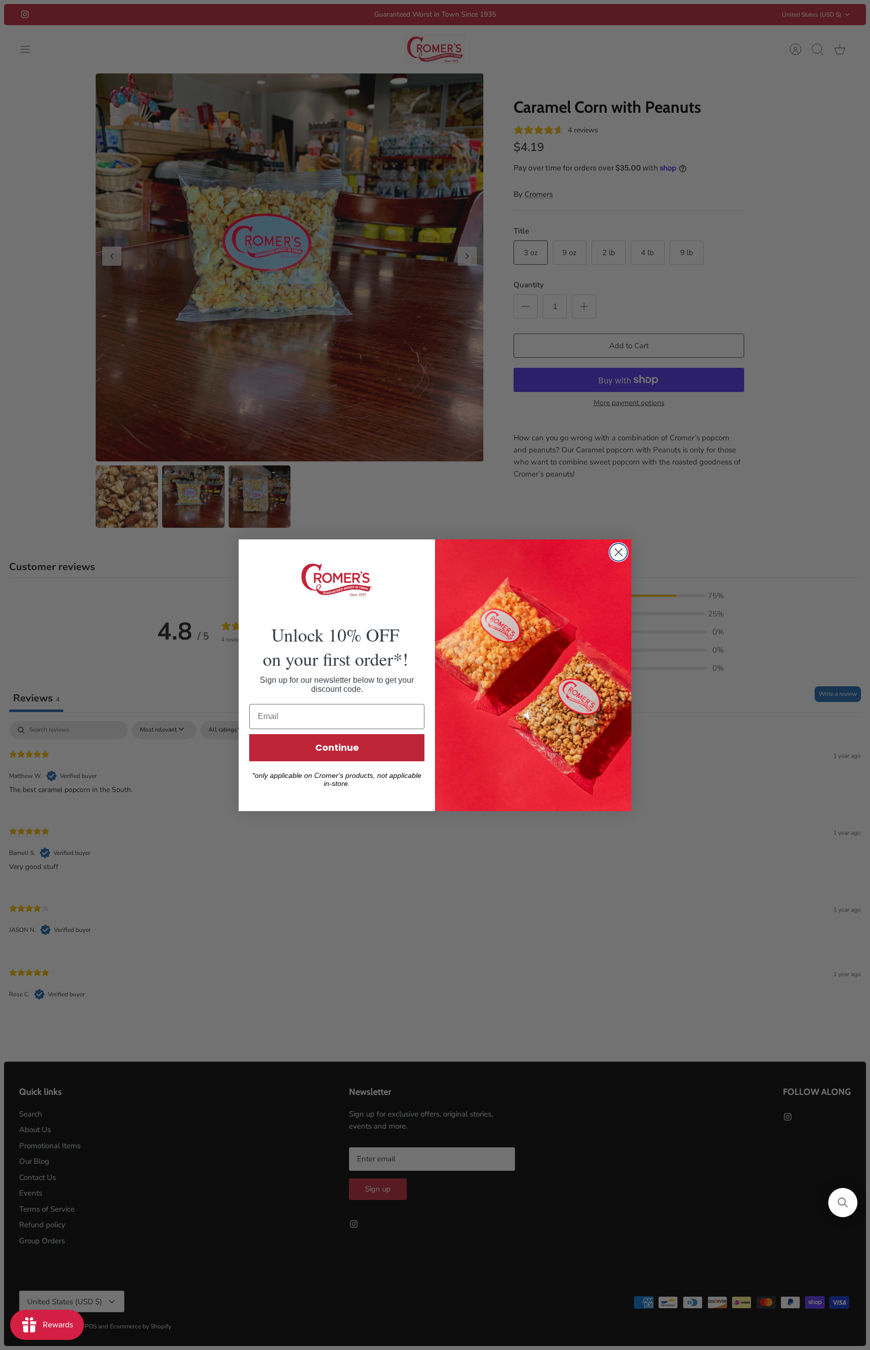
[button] (842, 1202)
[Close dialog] (618, 552)
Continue (337, 747)
